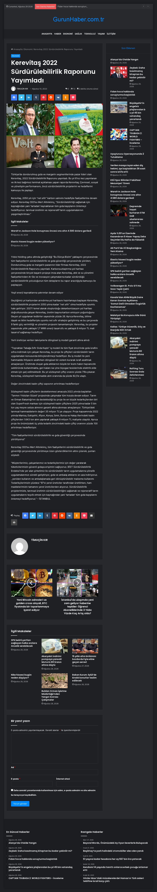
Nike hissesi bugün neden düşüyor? (21, 676)
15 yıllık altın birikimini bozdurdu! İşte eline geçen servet (84, 659)
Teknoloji (90, 34)
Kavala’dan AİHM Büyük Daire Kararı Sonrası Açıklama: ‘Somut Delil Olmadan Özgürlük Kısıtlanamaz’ (128, 302)
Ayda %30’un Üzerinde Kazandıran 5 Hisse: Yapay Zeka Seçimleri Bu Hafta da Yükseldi (128, 236)
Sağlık (78, 34)
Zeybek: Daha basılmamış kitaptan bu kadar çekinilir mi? (138, 74)
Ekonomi (68, 34)
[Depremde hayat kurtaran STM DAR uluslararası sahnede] (118, 210)
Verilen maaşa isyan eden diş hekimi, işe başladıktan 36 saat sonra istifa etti (127, 168)
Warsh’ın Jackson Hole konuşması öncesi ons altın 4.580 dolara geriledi (51, 230)
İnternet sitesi (63, 779)
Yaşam (101, 34)
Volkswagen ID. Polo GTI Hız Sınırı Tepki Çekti (125, 287)
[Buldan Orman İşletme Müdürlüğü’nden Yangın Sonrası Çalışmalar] (55, 680)
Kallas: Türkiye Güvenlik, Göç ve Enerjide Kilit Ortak (128, 328)
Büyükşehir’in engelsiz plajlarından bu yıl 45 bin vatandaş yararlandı (137, 111)
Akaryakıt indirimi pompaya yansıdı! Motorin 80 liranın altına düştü (52, 661)
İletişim (111, 34)
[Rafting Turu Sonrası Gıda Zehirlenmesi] (118, 372)
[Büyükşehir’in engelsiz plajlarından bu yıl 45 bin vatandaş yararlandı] (118, 107)
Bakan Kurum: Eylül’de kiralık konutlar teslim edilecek (84, 677)
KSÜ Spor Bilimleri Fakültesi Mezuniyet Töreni (125, 182)
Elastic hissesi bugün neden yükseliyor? (33, 241)
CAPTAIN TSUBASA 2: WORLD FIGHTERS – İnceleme (136, 136)
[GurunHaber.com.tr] (78, 19)
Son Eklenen (128, 48)
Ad (13, 767)
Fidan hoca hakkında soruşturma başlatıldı (78, 6)
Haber (57, 34)
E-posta (15, 779)
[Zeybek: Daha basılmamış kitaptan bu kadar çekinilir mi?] (118, 72)
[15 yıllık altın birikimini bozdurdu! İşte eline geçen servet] (85, 646)
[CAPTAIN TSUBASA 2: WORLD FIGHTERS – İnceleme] (118, 134)
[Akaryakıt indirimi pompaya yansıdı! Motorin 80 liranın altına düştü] (55, 646)
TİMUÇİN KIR (22, 89)
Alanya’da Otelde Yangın (124, 59)
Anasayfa (47, 34)
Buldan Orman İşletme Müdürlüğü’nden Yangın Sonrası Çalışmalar (54, 695)
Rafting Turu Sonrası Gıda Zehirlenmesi (137, 371)
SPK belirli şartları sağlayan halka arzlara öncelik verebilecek (24, 643)
